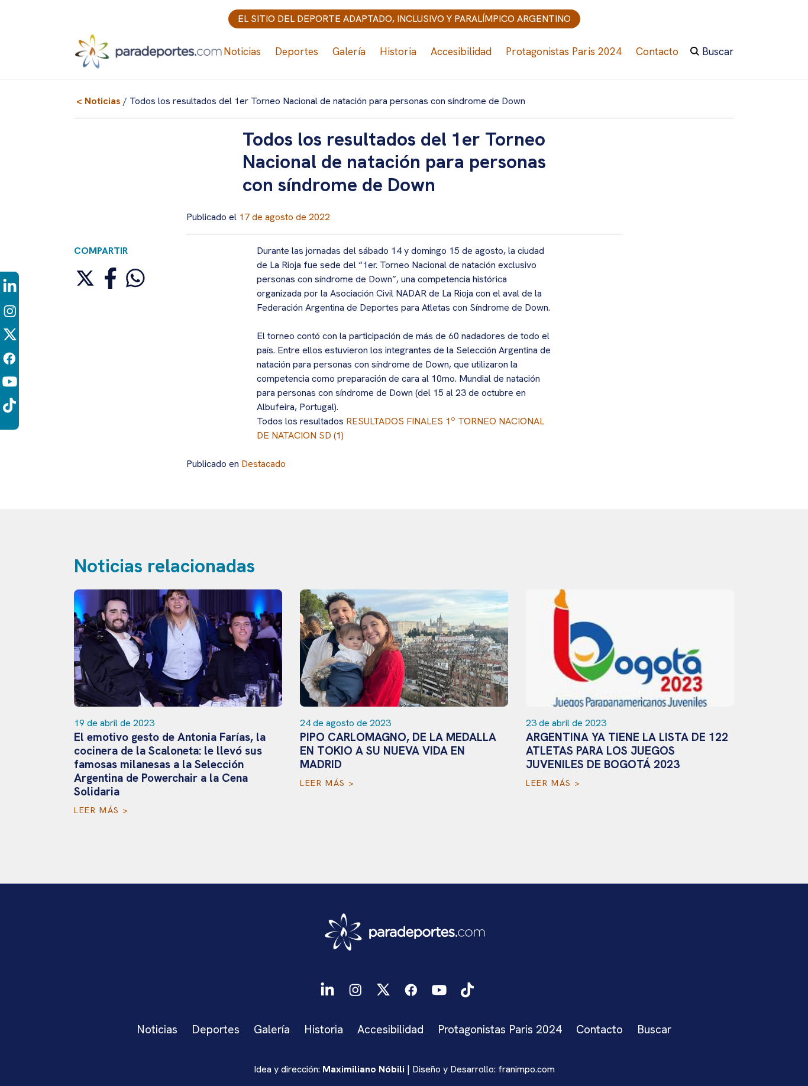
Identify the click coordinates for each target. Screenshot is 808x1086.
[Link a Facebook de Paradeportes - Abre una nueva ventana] (9, 357)
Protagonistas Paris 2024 (564, 51)
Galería (349, 51)
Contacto (657, 51)
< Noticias (98, 101)
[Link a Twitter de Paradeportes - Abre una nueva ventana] (9, 333)
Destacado (263, 463)
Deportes (296, 51)
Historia (398, 51)
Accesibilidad (461, 51)
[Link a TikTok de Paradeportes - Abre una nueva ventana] (9, 404)
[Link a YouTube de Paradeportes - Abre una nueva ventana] (9, 381)
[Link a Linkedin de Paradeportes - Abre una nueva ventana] (9, 286)
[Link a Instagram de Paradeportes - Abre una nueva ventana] (10, 310)
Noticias (242, 51)
